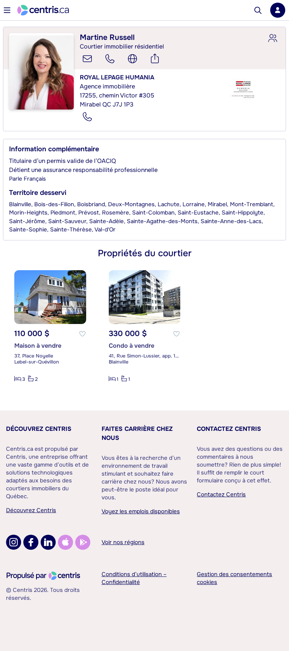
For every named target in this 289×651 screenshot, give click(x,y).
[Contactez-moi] (87, 58)
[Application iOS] (65, 542)
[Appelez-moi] (109, 58)
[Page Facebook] (30, 542)
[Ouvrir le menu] (7, 10)
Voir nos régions (123, 542)
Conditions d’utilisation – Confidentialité (134, 578)
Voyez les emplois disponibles (141, 511)
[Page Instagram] (13, 542)
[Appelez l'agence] (87, 116)
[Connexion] (277, 10)
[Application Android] (82, 542)
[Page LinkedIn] (48, 542)
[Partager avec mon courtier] (272, 38)
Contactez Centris (229, 429)
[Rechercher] (258, 10)
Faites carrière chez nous (137, 433)
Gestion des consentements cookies (234, 578)
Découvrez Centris (38, 429)
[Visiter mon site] (132, 58)
